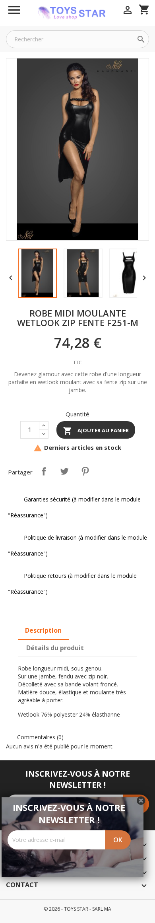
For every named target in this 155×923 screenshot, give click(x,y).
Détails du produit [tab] (55, 647)
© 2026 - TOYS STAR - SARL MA (77, 909)
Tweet (64, 471)
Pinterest (85, 471)
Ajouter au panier (96, 430)
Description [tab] (43, 630)
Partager (44, 471)
